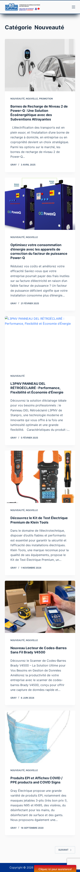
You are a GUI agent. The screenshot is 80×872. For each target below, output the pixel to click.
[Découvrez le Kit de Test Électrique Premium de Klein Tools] (40, 477)
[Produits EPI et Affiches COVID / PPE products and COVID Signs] (40, 737)
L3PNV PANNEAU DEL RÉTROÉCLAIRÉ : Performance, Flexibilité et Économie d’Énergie (36, 388)
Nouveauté (17, 98)
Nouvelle (32, 98)
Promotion (46, 98)
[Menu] (73, 7)
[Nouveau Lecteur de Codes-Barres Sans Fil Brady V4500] (40, 607)
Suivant (63, 849)
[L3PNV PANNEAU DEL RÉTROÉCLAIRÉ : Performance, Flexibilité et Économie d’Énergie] (40, 342)
